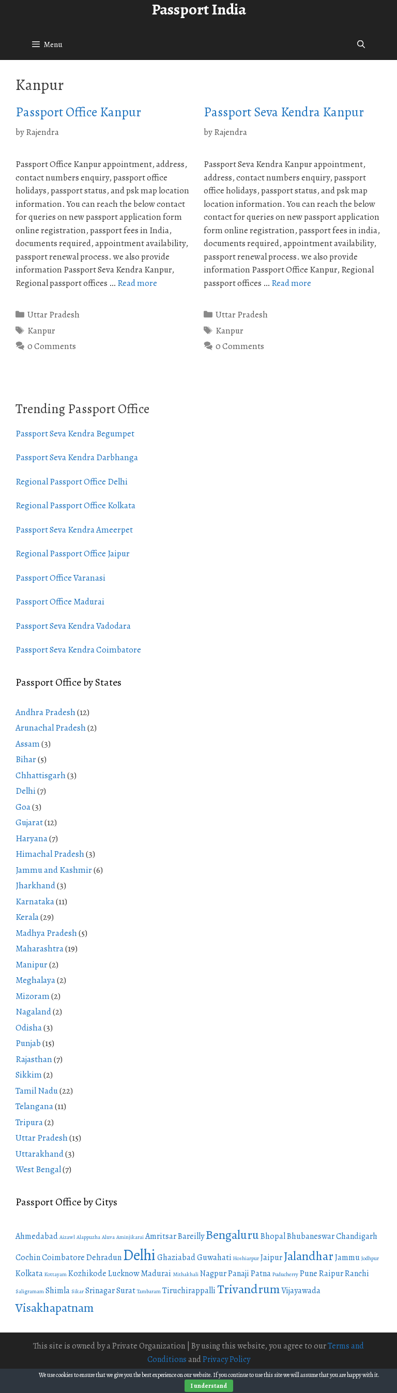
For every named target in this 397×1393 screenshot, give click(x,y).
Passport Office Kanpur (78, 112)
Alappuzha (88, 1237)
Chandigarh (356, 1236)
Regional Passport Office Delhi (72, 482)
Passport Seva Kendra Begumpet (75, 434)
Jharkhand (35, 885)
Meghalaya (35, 980)
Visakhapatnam (55, 1307)
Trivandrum (248, 1289)
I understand (209, 1386)
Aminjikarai (130, 1237)
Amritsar (160, 1236)
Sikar (77, 1291)
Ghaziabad (176, 1257)
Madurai (156, 1273)
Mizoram (33, 996)
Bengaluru (232, 1235)
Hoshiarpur (246, 1258)
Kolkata (29, 1273)
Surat (125, 1290)
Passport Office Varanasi (60, 578)
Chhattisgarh (41, 775)
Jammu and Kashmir (54, 870)
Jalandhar (308, 1256)
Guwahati (214, 1257)
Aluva (108, 1237)
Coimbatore (63, 1257)
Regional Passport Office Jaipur (73, 553)
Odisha (29, 1028)
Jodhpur (370, 1258)
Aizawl (67, 1237)
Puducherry (285, 1274)
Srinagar (100, 1290)
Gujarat (29, 822)
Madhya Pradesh (46, 933)
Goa (23, 807)
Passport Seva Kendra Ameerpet (74, 530)
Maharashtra (40, 949)
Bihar (26, 759)
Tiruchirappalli (189, 1290)
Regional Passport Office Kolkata (75, 505)
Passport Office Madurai (60, 602)
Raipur (331, 1273)
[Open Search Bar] (361, 44)
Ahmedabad (37, 1236)
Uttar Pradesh (53, 315)
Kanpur (41, 331)
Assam (28, 744)
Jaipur (271, 1257)
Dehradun (103, 1257)
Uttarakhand (40, 1154)
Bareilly (191, 1236)
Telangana (34, 1106)
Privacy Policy (226, 1359)
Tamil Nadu (37, 1091)
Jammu (347, 1257)
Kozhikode (87, 1273)
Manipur (32, 965)
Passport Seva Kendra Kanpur (284, 112)
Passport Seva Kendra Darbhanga (77, 457)
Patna (261, 1273)
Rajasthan (34, 1059)
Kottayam (55, 1274)
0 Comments (51, 346)
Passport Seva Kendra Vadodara (73, 626)
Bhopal (273, 1236)
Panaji (238, 1273)
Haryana (32, 838)
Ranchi (357, 1273)
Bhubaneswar (310, 1236)
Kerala (27, 917)
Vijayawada (300, 1290)
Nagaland (33, 1012)
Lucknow (123, 1273)
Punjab (28, 1043)
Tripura (29, 1122)
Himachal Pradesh (50, 854)
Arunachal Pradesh (51, 728)
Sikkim (29, 1075)
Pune (308, 1273)
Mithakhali (185, 1274)
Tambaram (149, 1291)
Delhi (26, 791)
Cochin (28, 1257)
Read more (137, 283)
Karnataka (35, 901)
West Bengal (38, 1169)
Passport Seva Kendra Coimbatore (78, 650)
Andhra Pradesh (45, 712)
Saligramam (30, 1291)
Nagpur (213, 1273)
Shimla (57, 1290)
